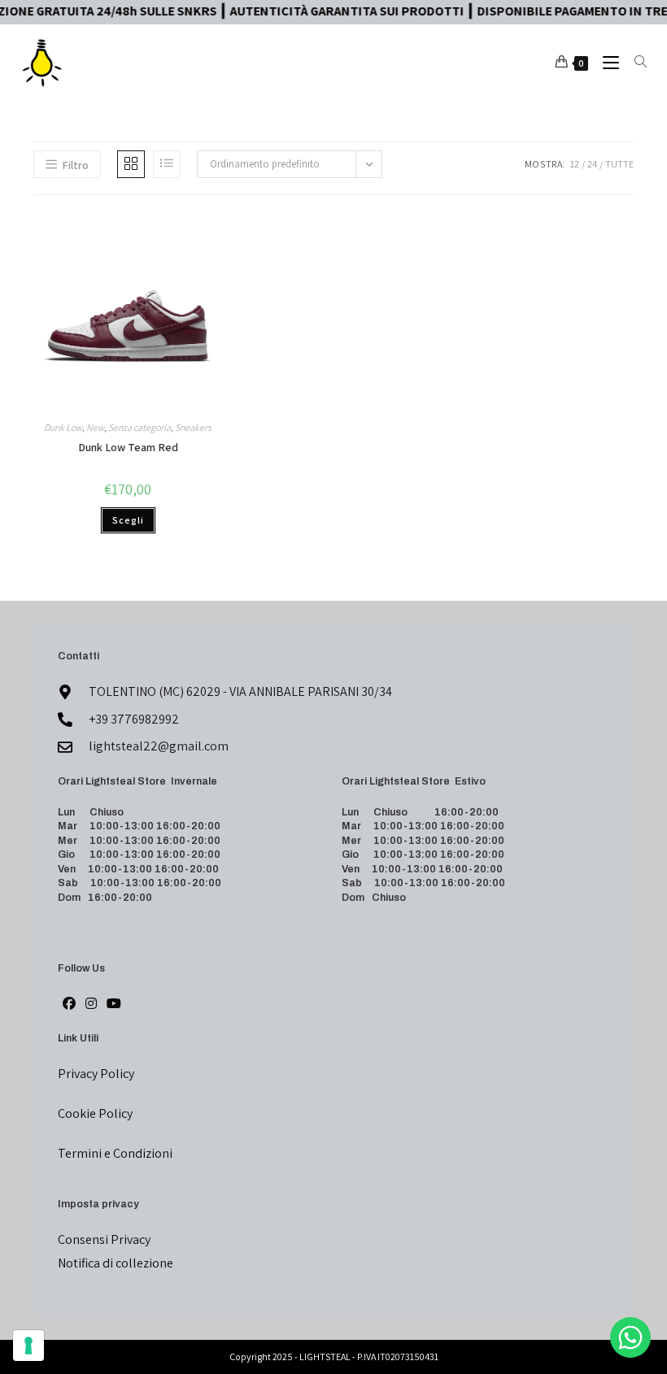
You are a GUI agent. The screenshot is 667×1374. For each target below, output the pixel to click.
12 (574, 164)
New (95, 427)
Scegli (128, 520)
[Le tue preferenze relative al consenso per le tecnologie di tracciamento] (28, 1345)
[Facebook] (69, 1004)
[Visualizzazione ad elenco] (167, 164)
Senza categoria (139, 427)
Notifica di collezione (115, 1263)
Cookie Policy (95, 1113)
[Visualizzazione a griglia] (131, 164)
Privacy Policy (96, 1073)
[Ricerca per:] (634, 62)
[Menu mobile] (606, 62)
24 (592, 164)
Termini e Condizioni (115, 1153)
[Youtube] (114, 1004)
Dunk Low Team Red (128, 447)
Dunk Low (63, 427)
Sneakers (193, 427)
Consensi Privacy (104, 1239)
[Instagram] (91, 1004)
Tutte (619, 164)
